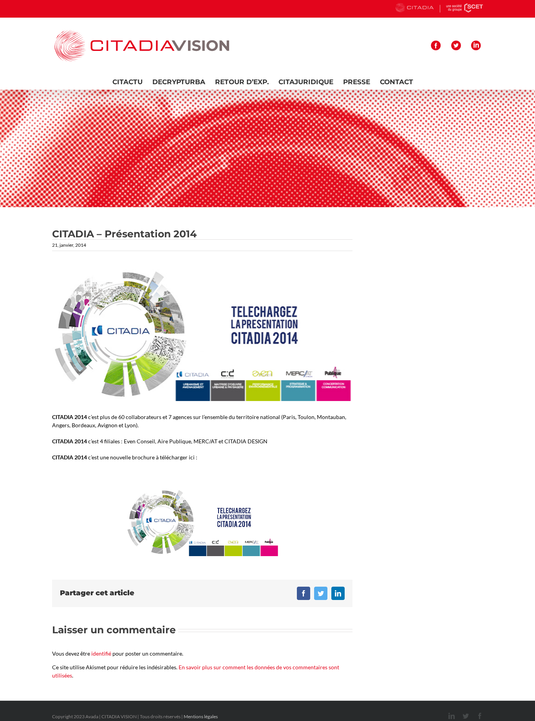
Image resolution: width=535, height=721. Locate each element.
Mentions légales (201, 716)
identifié (101, 653)
